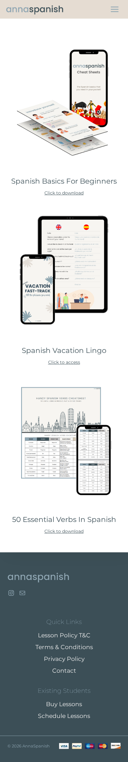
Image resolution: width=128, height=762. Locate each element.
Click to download (64, 193)
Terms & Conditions (64, 647)
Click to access (64, 362)
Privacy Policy (64, 658)
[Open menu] (114, 9)
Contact (64, 670)
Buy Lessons (64, 704)
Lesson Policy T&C (64, 635)
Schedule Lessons (64, 716)
